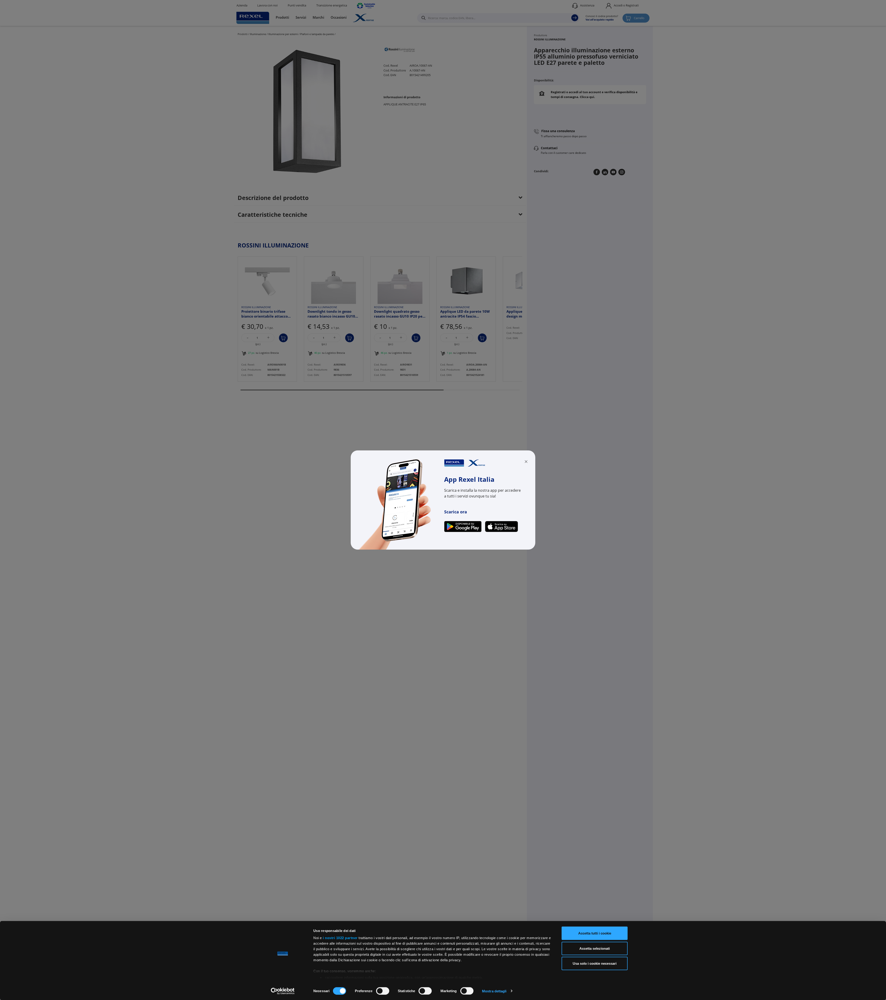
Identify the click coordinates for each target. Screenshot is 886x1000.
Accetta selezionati (594, 948)
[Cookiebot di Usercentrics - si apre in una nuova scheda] (283, 991)
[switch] (382, 990)
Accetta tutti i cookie (594, 933)
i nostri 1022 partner (340, 938)
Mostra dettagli (494, 991)
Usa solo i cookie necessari (595, 963)
